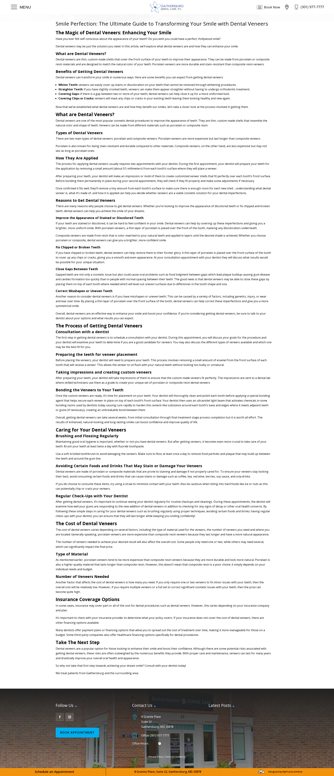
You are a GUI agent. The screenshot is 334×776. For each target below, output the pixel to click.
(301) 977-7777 (312, 7)
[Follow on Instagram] (69, 717)
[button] (21, 7)
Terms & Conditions (175, 756)
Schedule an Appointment (54, 772)
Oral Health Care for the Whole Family (233, 734)
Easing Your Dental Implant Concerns (232, 725)
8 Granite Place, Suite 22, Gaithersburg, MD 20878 (167, 772)
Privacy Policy (156, 756)
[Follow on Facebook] (60, 717)
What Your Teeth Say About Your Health (234, 716)
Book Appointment (77, 732)
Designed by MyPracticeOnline (285, 771)
